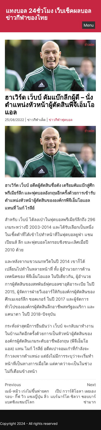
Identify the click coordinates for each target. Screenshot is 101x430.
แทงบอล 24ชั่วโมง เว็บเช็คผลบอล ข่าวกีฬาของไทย (48, 14)
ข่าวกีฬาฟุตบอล (61, 120)
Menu (89, 25)
